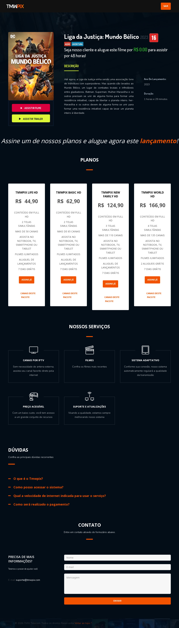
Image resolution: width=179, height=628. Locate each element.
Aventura (77, 44)
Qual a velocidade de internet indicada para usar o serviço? (59, 496)
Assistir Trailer (33, 118)
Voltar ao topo (83, 623)
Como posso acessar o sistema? (38, 487)
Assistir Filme (32, 108)
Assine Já (27, 279)
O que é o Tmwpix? (28, 478)
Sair (165, 6)
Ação (67, 44)
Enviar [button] (117, 601)
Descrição (71, 66)
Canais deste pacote (27, 295)
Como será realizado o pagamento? (41, 504)
